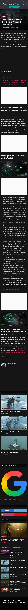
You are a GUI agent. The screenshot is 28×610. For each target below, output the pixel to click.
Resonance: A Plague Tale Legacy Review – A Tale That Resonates (13, 540)
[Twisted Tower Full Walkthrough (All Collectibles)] (5, 583)
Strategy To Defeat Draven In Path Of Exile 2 (15, 80)
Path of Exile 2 (5, 356)
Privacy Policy (12, 600)
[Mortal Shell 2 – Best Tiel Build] (14, 443)
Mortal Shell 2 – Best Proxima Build (11, 432)
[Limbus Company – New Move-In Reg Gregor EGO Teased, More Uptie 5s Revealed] (5, 552)
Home (5, 600)
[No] (26, 4)
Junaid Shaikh (6, 27)
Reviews (3, 536)
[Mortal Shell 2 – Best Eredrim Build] (14, 402)
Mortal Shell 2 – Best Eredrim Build (11, 411)
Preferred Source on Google (15, 499)
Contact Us (6, 602)
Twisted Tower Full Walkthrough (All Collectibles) (18, 582)
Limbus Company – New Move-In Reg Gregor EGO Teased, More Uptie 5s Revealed (17, 553)
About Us (20, 600)
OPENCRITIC (22, 602)
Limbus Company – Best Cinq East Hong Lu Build (18, 588)
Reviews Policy (14, 602)
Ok (10, 6)
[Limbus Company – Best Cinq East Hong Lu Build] (5, 589)
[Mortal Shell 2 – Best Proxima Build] (14, 423)
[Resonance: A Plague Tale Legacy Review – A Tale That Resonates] (14, 530)
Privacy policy (16, 6)
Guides (3, 16)
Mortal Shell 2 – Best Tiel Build (9, 452)
